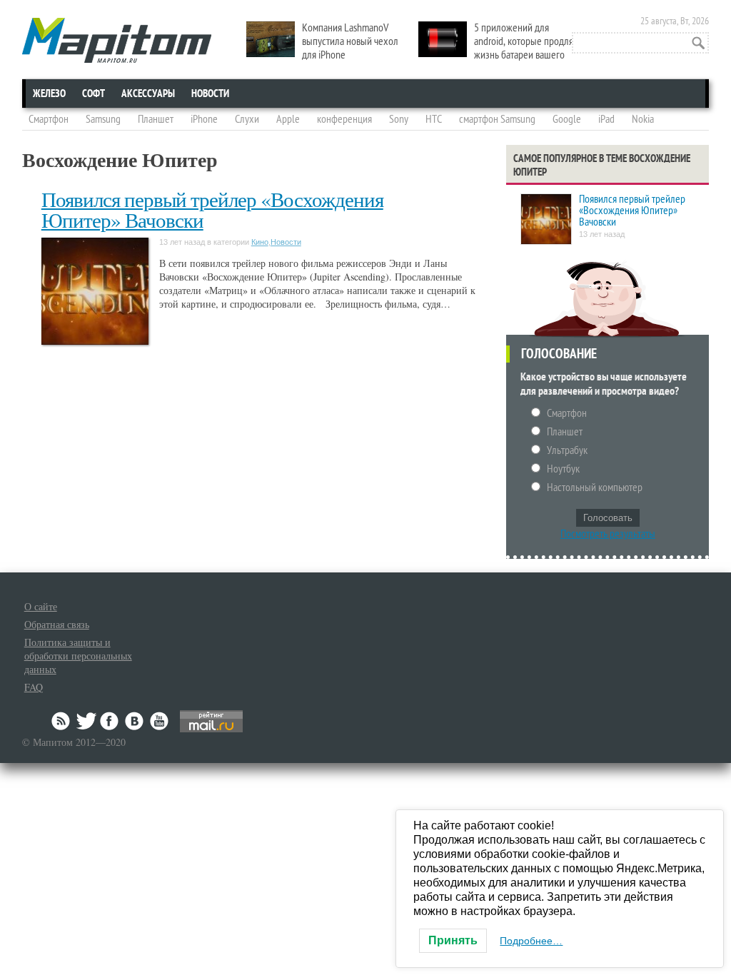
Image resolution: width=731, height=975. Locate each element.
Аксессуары (148, 93)
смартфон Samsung (497, 119)
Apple (288, 119)
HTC (433, 119)
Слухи (247, 119)
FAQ (33, 687)
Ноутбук (563, 469)
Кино (259, 242)
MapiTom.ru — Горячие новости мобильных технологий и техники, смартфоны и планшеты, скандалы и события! (116, 40)
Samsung (103, 119)
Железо (49, 93)
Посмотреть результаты (607, 533)
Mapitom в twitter (86, 721)
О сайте (40, 606)
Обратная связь (56, 624)
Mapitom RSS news (62, 721)
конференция (344, 119)
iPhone (204, 119)
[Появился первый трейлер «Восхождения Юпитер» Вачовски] (546, 220)
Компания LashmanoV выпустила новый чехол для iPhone (350, 41)
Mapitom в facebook (110, 721)
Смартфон (49, 119)
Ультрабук (567, 450)
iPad (606, 119)
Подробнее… (531, 940)
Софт (93, 93)
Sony (398, 119)
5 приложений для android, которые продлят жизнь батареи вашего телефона (497, 48)
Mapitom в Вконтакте (135, 721)
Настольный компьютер (594, 487)
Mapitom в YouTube (159, 721)
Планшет (155, 119)
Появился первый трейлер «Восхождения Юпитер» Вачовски (212, 209)
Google (567, 119)
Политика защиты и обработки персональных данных (78, 655)
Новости (210, 93)
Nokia (643, 119)
